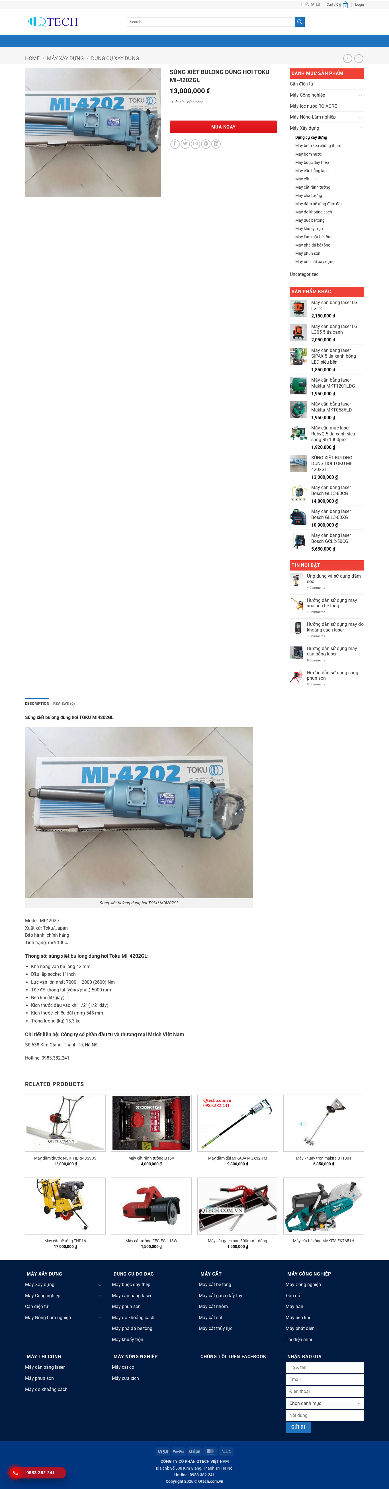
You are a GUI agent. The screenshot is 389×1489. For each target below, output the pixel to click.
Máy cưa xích (125, 1378)
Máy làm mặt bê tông (314, 237)
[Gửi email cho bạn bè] (195, 144)
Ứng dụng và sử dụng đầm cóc (334, 578)
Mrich (154, 1034)
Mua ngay (223, 127)
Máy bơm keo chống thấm (318, 145)
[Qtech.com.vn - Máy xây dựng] (71, 22)
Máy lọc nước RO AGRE (313, 106)
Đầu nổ (293, 1295)
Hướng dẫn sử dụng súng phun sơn (332, 675)
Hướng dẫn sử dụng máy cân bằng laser (332, 651)
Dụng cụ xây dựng (115, 58)
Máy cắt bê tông (215, 1284)
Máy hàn (294, 1306)
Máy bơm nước (308, 154)
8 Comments (320, 660)
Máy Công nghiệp (307, 95)
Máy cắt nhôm (213, 1306)
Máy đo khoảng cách (313, 212)
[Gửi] (300, 22)
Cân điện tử (301, 84)
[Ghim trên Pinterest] (205, 144)
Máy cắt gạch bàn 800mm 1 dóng (237, 1241)
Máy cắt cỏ (123, 1367)
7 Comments (320, 612)
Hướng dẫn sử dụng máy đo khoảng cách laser (335, 627)
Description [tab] (37, 703)
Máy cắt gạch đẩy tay (220, 1295)
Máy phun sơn (307, 253)
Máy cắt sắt (210, 1317)
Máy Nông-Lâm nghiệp (313, 117)
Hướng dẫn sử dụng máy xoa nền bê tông (332, 603)
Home (32, 58)
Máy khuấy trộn (309, 228)
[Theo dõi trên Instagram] (307, 5)
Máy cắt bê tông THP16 (65, 1241)
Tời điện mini (299, 1339)
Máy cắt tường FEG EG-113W (151, 1241)
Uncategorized (304, 274)
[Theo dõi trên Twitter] (312, 5)
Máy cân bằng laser (312, 170)
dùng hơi (98, 956)
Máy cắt (302, 179)
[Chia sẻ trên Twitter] (185, 144)
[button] (338, 4)
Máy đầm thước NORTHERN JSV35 (65, 1158)
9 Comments (320, 684)
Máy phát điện (300, 1328)
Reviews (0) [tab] (64, 703)
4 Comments (319, 588)
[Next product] (347, 58)
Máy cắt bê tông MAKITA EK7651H (323, 1241)
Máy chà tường (308, 195)
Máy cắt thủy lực (215, 1328)
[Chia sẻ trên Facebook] (175, 144)
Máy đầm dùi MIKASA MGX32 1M (237, 1158)
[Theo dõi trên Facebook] (302, 5)
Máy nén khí (298, 1317)
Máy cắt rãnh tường (312, 187)
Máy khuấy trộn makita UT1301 (323, 1158)
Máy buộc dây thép (312, 162)
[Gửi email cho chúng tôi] (318, 5)
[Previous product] (358, 58)
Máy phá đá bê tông (312, 245)
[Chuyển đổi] (360, 95)
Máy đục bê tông (310, 220)
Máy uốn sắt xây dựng (315, 261)
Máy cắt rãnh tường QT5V (151, 1158)
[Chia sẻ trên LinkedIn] (216, 144)
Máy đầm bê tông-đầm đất (318, 203)
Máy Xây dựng (65, 58)
